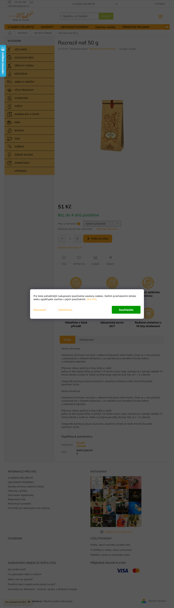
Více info (91, 299)
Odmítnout (65, 310)
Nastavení (39, 310)
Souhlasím (126, 310)
